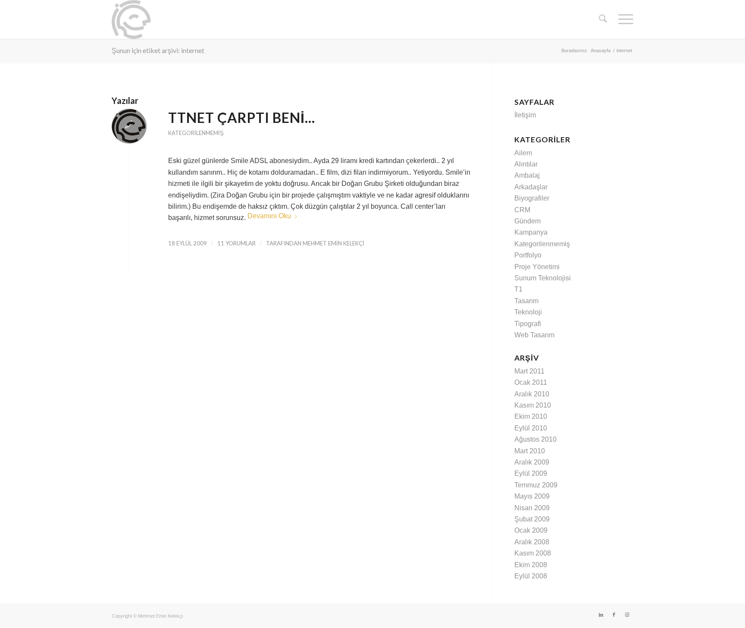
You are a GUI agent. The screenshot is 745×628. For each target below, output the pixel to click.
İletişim (525, 115)
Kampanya (531, 232)
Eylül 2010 (530, 428)
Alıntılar (526, 164)
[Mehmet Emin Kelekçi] (131, 19)
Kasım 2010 (532, 405)
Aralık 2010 (531, 394)
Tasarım (526, 301)
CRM (522, 210)
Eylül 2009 (530, 473)
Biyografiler (531, 198)
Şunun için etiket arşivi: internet (158, 50)
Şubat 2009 (532, 519)
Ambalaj (527, 175)
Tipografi (527, 323)
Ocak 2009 (531, 530)
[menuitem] (603, 19)
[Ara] (603, 19)
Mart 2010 (529, 451)
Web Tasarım (534, 335)
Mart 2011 (529, 371)
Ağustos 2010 (535, 439)
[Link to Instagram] (626, 614)
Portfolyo (528, 255)
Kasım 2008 (532, 553)
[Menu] (623, 19)
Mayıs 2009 (532, 496)
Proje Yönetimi (537, 266)
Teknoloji (528, 312)
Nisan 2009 (532, 508)
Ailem (523, 153)
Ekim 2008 (530, 564)
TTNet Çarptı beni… (241, 117)
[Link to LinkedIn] (601, 614)
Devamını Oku (269, 216)
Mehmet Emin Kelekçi (333, 243)
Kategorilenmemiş (196, 132)
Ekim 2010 (530, 416)
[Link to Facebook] (613, 614)
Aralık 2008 (531, 542)
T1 (518, 289)
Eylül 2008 (530, 576)
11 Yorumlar (236, 243)
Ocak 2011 (530, 382)
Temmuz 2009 (535, 485)
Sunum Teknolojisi (542, 278)
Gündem (527, 221)
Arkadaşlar (531, 187)
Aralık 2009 (531, 462)
